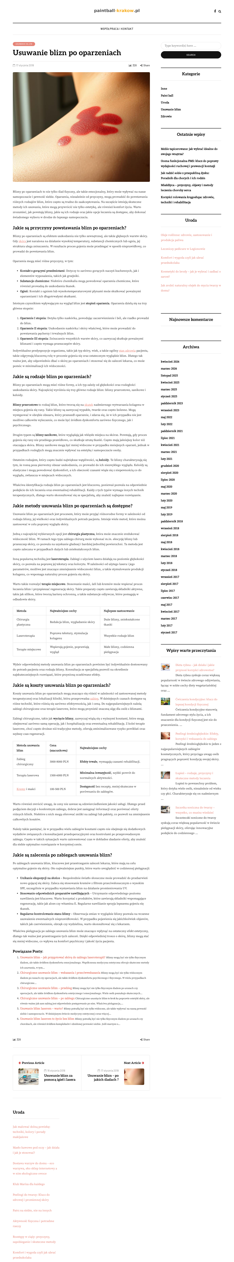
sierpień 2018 (169, 535)
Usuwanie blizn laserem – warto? (41, 1008)
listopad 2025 (169, 375)
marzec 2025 (169, 389)
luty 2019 (166, 514)
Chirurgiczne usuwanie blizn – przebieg (46, 988)
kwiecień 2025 (170, 382)
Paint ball (167, 95)
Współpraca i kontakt (117, 28)
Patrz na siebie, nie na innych (32, 1210)
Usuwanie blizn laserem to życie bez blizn (47, 1019)
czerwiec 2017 (170, 598)
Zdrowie (166, 116)
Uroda (165, 102)
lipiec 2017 (168, 591)
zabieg (94, 698)
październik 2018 (172, 521)
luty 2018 (166, 563)
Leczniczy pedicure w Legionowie (183, 249)
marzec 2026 (169, 368)
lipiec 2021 (168, 438)
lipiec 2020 (168, 480)
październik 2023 (172, 403)
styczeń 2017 (169, 632)
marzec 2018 (169, 556)
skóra (22, 241)
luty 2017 (166, 625)
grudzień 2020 (170, 466)
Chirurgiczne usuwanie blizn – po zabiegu (47, 998)
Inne (164, 88)
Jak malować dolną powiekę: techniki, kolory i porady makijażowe (31, 1132)
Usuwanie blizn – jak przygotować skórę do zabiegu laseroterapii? (62, 957)
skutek (88, 405)
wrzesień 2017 (170, 577)
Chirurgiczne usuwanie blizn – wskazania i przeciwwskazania (60, 973)
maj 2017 (166, 605)
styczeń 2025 (169, 396)
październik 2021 (172, 431)
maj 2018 (166, 542)
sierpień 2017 (169, 584)
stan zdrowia (127, 351)
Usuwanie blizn (24, 44)
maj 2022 (166, 417)
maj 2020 (166, 486)
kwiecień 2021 (170, 445)
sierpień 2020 (169, 473)
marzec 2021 (169, 452)
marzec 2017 (169, 618)
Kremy (21, 789)
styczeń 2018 (169, 570)
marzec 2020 (169, 493)
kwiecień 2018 (170, 549)
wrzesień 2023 (170, 410)
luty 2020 (166, 500)
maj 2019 (166, 507)
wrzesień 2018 (170, 528)
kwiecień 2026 (170, 361)
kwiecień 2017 (170, 611)
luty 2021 (166, 459)
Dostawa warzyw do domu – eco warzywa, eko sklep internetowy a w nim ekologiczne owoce (35, 1168)
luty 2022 (166, 424)
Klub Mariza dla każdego (29, 1184)
